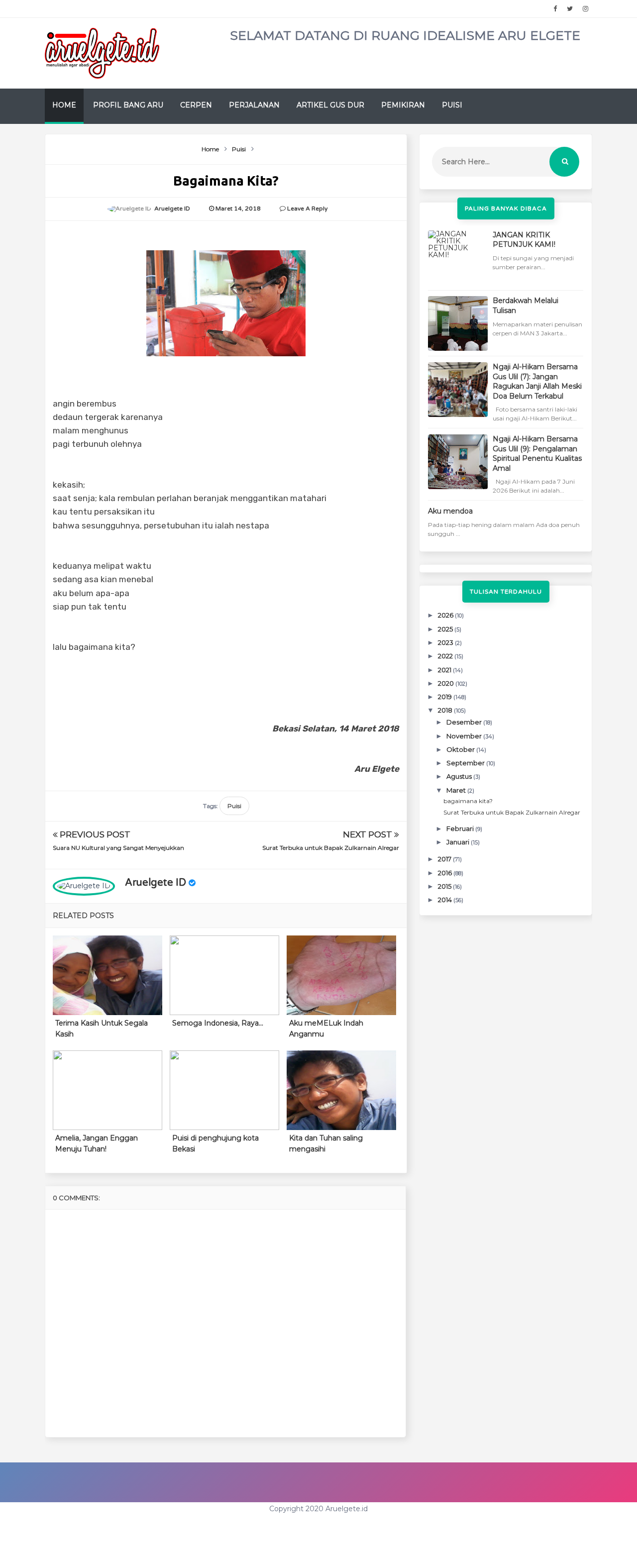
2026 (446, 615)
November (464, 736)
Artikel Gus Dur (330, 105)
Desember (464, 722)
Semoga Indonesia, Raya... (217, 1023)
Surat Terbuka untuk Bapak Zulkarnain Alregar (330, 847)
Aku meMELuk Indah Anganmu (326, 1028)
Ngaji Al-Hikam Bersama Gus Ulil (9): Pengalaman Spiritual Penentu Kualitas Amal (537, 453)
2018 (446, 710)
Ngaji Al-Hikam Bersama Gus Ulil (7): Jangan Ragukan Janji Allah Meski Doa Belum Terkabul (537, 381)
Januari (458, 842)
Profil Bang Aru (128, 105)
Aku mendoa (450, 511)
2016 (445, 873)
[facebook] (555, 9)
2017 (445, 859)
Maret (456, 790)
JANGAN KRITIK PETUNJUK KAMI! (524, 239)
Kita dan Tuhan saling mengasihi (326, 1143)
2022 (446, 656)
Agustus (459, 776)
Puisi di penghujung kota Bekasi (215, 1143)
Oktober (461, 749)
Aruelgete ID (155, 883)
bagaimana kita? (468, 801)
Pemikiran (403, 105)
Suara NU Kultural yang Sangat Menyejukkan (118, 847)
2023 (446, 642)
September (466, 763)
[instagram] (585, 9)
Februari (460, 828)
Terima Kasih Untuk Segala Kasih (101, 1028)
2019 (445, 697)
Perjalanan (254, 105)
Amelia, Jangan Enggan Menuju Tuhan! (96, 1143)
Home (64, 105)
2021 (445, 670)
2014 (445, 900)
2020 (446, 683)
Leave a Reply (307, 208)
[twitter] (570, 9)
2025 (446, 629)
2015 (445, 886)
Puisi (452, 105)
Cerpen (196, 105)
